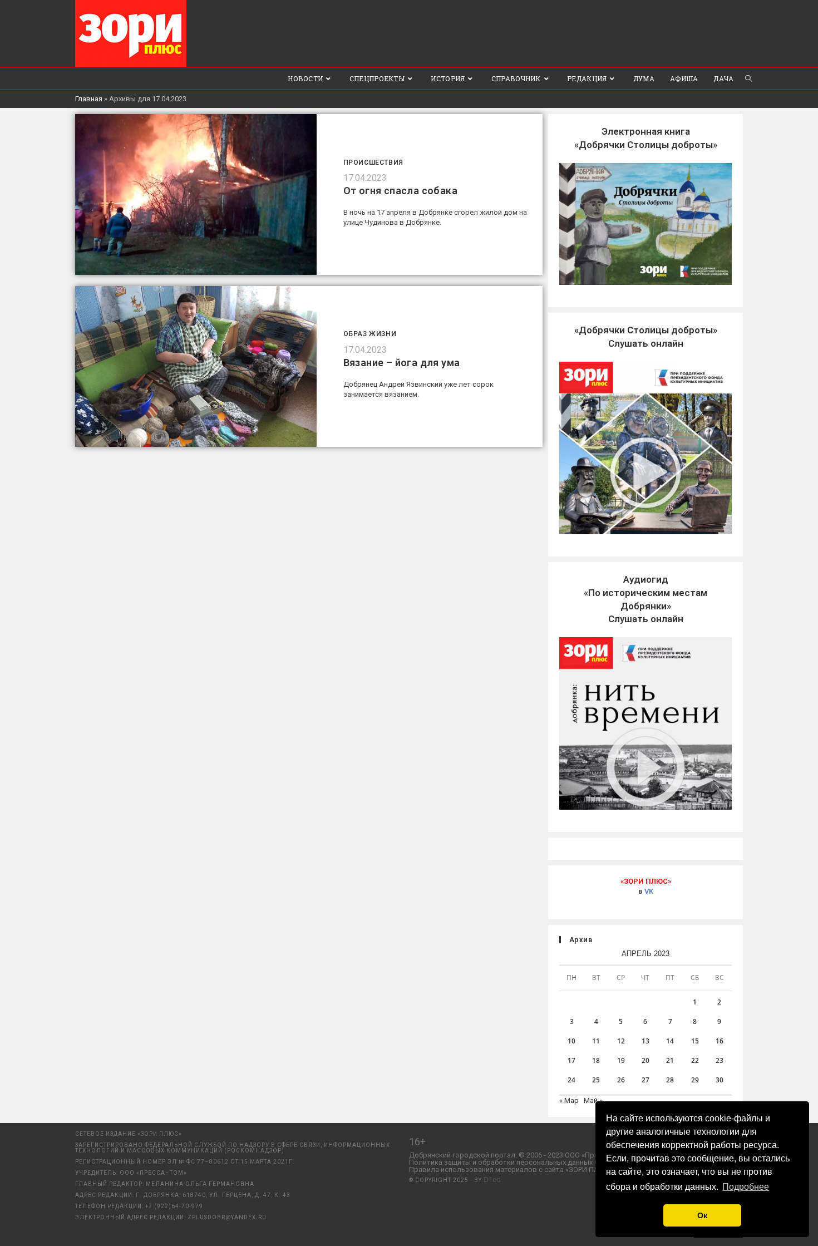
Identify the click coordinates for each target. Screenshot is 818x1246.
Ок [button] (702, 1215)
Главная (88, 99)
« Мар (569, 1100)
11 (596, 1041)
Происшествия (373, 162)
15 (695, 1041)
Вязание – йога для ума (401, 362)
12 (621, 1041)
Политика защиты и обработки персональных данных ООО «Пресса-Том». (534, 1162)
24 (571, 1080)
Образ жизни (370, 334)
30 (719, 1080)
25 (596, 1080)
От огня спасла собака (400, 190)
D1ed (492, 1179)
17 (571, 1060)
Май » (593, 1100)
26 (621, 1080)
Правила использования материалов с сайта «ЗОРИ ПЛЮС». (511, 1169)
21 (670, 1060)
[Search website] (748, 78)
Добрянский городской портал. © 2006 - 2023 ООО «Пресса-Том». (519, 1155)
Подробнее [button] (745, 1186)
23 (719, 1060)
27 (645, 1080)
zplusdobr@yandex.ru (227, 1217)
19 (621, 1060)
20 (645, 1060)
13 (645, 1041)
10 (571, 1041)
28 (670, 1080)
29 (695, 1080)
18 (596, 1060)
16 (719, 1041)
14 (670, 1041)
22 (695, 1060)
